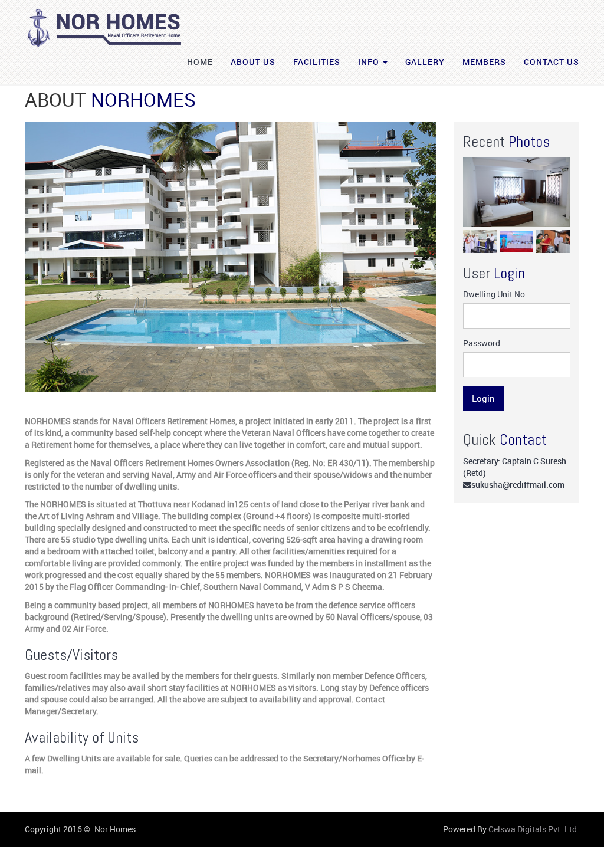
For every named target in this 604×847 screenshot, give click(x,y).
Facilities (316, 61)
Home (200, 61)
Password (481, 343)
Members (484, 61)
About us (253, 61)
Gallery (425, 61)
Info (370, 61)
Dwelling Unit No (494, 294)
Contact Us (551, 61)
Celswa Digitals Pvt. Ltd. (533, 829)
